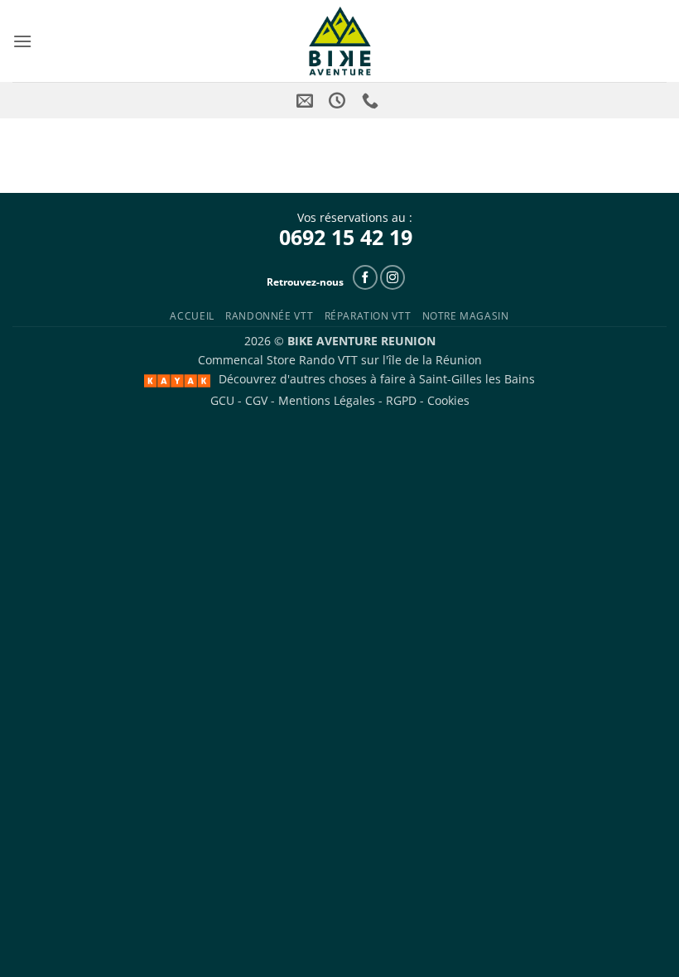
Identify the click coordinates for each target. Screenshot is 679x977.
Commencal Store (247, 360)
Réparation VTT (368, 316)
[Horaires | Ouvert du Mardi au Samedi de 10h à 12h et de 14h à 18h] (339, 100)
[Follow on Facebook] (365, 277)
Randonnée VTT (269, 316)
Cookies (448, 400)
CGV (256, 400)
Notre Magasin (465, 316)
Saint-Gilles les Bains (477, 379)
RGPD (401, 400)
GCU (222, 400)
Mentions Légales (326, 400)
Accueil (192, 316)
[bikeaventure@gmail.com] (306, 100)
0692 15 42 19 (345, 237)
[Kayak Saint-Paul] (177, 381)
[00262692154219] (372, 100)
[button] (22, 41)
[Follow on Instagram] (392, 277)
